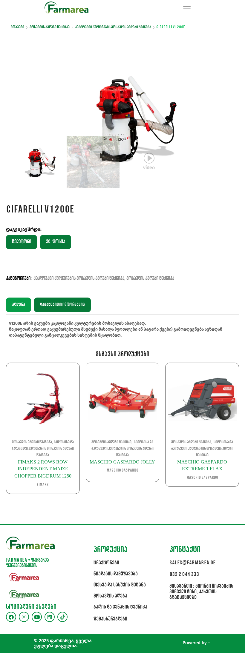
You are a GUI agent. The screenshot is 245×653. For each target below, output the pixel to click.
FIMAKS (43, 485)
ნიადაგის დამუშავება (116, 574)
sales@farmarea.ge (192, 563)
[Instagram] (24, 617)
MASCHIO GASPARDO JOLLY (122, 461)
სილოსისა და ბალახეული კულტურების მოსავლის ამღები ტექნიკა (43, 449)
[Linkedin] (50, 617)
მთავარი (17, 27)
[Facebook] (11, 617)
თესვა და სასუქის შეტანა (120, 585)
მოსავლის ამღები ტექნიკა (50, 27)
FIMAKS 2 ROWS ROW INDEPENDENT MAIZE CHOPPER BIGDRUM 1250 (42, 469)
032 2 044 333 (184, 574)
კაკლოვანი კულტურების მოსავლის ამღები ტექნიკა (113, 27)
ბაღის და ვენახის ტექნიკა (120, 607)
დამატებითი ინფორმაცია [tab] (62, 304)
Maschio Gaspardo (122, 470)
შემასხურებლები (110, 619)
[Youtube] (37, 617)
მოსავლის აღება (110, 596)
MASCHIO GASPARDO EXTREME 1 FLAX (202, 465)
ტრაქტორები (106, 563)
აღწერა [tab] (18, 304)
